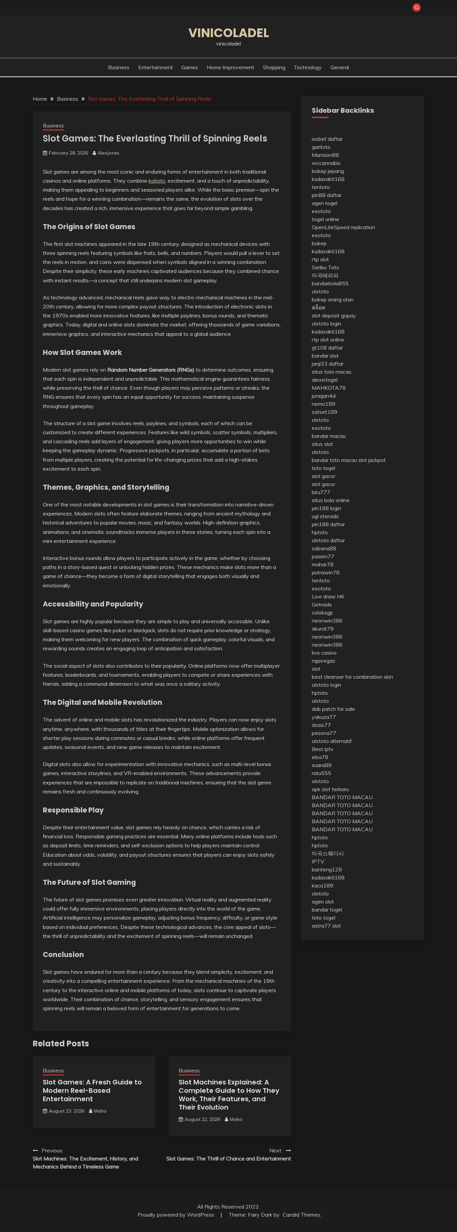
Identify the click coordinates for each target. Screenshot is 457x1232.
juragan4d (324, 395)
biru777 (321, 492)
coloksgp (322, 612)
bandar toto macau (334, 460)
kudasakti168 (328, 179)
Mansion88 (325, 155)
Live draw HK (328, 596)
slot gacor (323, 476)
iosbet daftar (327, 138)
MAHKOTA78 (329, 387)
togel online (325, 219)
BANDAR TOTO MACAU (342, 797)
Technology (308, 67)
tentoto (321, 187)
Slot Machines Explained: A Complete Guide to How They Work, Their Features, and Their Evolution (229, 1094)
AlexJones (108, 153)
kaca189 (322, 885)
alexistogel (325, 379)
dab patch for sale (333, 708)
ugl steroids (325, 516)
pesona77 (324, 733)
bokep (319, 243)
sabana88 (324, 548)
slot (316, 668)
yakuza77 (324, 717)
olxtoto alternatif (332, 741)
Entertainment (155, 67)
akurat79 (323, 628)
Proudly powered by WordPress (176, 1214)
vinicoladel (228, 32)
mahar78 (323, 564)
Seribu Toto (325, 267)
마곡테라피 (325, 275)
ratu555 (321, 773)
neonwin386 (327, 620)
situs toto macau (331, 371)
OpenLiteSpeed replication (343, 227)
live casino (324, 652)
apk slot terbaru (330, 789)
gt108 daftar (327, 347)
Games (189, 67)
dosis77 (321, 725)
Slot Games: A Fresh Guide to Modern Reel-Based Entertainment (92, 1090)
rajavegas (323, 660)
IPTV (318, 861)
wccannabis (326, 163)
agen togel (324, 203)
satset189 (324, 411)
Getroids (322, 604)
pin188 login (326, 508)
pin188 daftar (328, 524)
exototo (321, 211)
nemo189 (323, 403)
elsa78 (320, 757)
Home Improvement (230, 67)
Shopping (274, 67)
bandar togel (327, 909)
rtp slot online (328, 339)
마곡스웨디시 (328, 853)
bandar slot (325, 355)
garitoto (321, 147)
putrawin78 (326, 572)
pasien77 (323, 556)
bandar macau (329, 436)
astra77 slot (326, 925)
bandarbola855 (330, 283)
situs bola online (331, 500)
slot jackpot (372, 460)
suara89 (322, 765)
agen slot (323, 901)
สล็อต (318, 307)
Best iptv (323, 749)
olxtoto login (326, 323)
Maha (100, 1111)
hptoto (320, 532)
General (340, 67)
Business (118, 67)
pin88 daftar (327, 195)
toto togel (323, 468)
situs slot (322, 444)
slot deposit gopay (334, 315)
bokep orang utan (333, 299)
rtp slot (320, 259)
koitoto (157, 180)
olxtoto (320, 291)
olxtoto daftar (328, 540)
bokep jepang (328, 171)
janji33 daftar (328, 363)
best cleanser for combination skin (352, 676)
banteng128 (327, 869)
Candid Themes (302, 1214)
